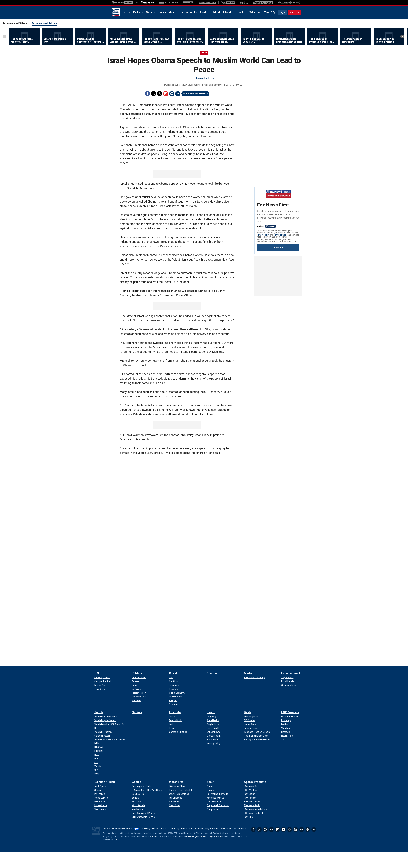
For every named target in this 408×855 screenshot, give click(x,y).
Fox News (116, 12)
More (267, 12)
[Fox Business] (168, 3)
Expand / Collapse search (274, 12)
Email (177, 93)
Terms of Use (280, 235)
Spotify (307, 829)
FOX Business (290, 712)
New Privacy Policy (124, 828)
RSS (295, 829)
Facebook (147, 93)
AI (259, 12)
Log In (282, 12)
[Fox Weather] (228, 2)
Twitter (153, 93)
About (211, 782)
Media (172, 12)
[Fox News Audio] (207, 3)
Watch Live (176, 782)
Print (171, 93)
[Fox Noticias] (263, 2)
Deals (247, 712)
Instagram (265, 829)
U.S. (126, 12)
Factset (155, 836)
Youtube (271, 829)
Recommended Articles (44, 23)
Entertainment (187, 12)
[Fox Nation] (188, 2)
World (149, 12)
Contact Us (191, 828)
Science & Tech (104, 782)
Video (252, 12)
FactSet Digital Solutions (197, 836)
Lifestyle (228, 12)
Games (136, 782)
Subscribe (278, 247)
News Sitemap (227, 828)
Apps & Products (255, 782)
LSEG (115, 840)
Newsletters (301, 829)
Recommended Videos (15, 23)
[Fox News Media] (147, 2)
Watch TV (294, 12)
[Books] (289, 2)
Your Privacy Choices (149, 828)
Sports (204, 12)
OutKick (216, 12)
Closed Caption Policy (169, 828)
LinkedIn (283, 829)
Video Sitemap (241, 828)
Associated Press (205, 78)
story (204, 53)
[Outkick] (244, 2)
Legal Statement (216, 836)
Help (183, 828)
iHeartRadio (313, 829)
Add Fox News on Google (197, 93)
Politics (137, 12)
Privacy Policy (263, 235)
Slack (289, 829)
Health (240, 12)
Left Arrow (4, 36)
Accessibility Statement (208, 828)
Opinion (162, 12)
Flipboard (165, 93)
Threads (159, 93)
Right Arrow (402, 36)
